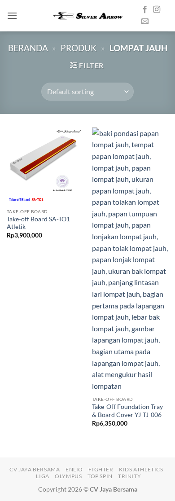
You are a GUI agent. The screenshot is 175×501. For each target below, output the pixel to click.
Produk (78, 48)
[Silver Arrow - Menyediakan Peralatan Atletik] (87, 15)
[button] (12, 15)
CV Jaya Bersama (34, 469)
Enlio (74, 469)
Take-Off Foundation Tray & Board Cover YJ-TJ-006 (127, 410)
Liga (42, 476)
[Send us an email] (145, 22)
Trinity (129, 476)
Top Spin (100, 476)
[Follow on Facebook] (145, 10)
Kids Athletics (141, 469)
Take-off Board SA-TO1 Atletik (38, 223)
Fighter (100, 469)
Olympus (68, 476)
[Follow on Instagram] (156, 10)
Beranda (28, 48)
